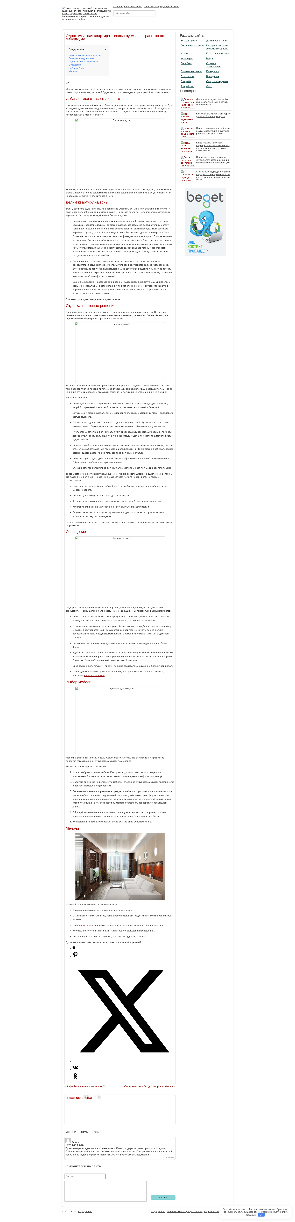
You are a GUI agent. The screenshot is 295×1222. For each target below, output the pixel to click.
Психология (187, 76)
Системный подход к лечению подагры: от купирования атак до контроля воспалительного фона (213, 175)
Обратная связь (133, 6)
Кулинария (187, 58)
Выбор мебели (76, 68)
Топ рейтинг (187, 86)
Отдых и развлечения (213, 65)
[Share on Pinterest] (75, 956)
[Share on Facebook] (74, 948)
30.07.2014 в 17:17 (74, 1145)
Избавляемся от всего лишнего (85, 55)
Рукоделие (212, 76)
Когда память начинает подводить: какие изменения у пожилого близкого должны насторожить (213, 146)
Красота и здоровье (217, 53)
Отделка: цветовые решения (83, 61)
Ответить (169, 1157)
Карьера (185, 53)
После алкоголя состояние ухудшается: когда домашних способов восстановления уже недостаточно (213, 161)
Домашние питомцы (192, 45)
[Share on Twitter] (123, 1061)
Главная (118, 6)
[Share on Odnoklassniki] (75, 1077)
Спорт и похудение (217, 81)
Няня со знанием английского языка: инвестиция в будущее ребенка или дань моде (213, 131)
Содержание (85, 1211)
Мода (209, 58)
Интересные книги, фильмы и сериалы (217, 47)
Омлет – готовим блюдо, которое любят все (148, 1086)
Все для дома (189, 40)
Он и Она (186, 63)
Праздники (212, 71)
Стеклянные (79, 925)
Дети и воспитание (217, 40)
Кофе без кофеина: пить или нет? (86, 1086)
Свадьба (186, 81)
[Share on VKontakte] (75, 1069)
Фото (209, 86)
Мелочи (73, 71)
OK (261, 1214)
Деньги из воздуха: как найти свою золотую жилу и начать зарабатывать (212, 102)
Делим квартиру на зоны (81, 58)
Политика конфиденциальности (161, 6)
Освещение (75, 65)
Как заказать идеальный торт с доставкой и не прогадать (213, 115)
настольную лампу (94, 675)
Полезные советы (191, 71)
